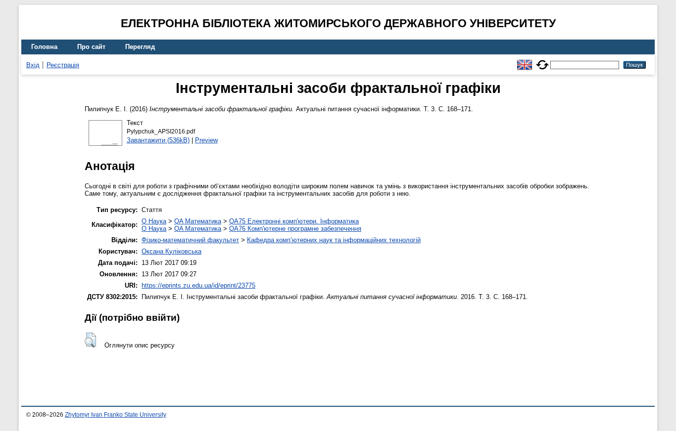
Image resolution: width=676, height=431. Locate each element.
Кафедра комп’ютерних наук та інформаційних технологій (334, 240)
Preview (206, 140)
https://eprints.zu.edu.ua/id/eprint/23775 (198, 285)
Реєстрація (63, 65)
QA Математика (197, 221)
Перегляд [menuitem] (140, 46)
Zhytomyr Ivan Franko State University (115, 415)
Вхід (33, 65)
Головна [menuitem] (44, 46)
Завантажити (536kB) (158, 140)
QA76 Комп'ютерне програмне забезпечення (295, 228)
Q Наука (154, 221)
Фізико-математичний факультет (190, 240)
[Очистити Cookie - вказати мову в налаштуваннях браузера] (542, 60)
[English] (524, 60)
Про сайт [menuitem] (91, 46)
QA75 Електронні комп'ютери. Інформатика (294, 221)
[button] (90, 340)
